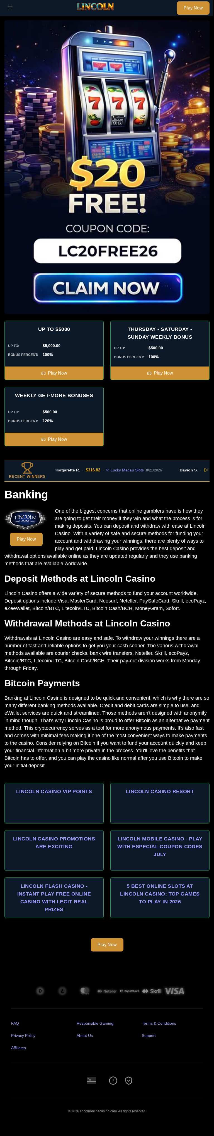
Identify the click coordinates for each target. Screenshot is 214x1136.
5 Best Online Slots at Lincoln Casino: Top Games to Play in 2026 (160, 893)
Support (149, 1035)
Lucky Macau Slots (113, 470)
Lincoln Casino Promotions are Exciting (54, 842)
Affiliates (18, 1048)
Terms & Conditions (159, 1023)
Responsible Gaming (95, 1023)
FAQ (15, 1023)
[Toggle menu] (10, 8)
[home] (96, 12)
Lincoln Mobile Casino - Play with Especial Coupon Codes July (160, 846)
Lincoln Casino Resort (160, 791)
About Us (85, 1035)
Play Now (193, 8)
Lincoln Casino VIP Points (54, 791)
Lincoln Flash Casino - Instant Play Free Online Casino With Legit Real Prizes (54, 897)
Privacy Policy (23, 1035)
